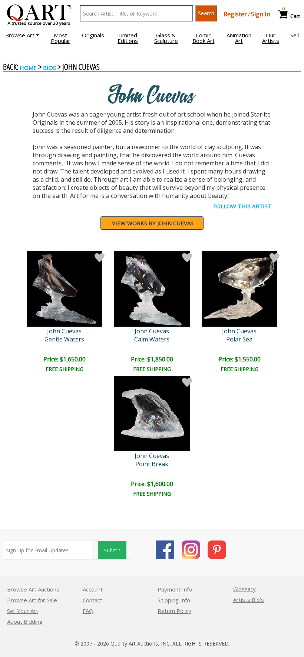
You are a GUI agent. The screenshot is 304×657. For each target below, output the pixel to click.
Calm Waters (151, 339)
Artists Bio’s (248, 599)
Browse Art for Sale (32, 600)
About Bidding (25, 621)
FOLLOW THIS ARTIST (242, 206)
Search (206, 13)
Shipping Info (174, 600)
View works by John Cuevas (153, 223)
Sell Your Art (22, 610)
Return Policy (174, 610)
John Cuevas (64, 331)
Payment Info (175, 589)
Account (93, 589)
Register (235, 14)
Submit (112, 550)
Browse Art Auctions (33, 589)
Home (28, 67)
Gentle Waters (64, 339)
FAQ (88, 610)
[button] (22, 35)
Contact (92, 600)
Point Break (151, 464)
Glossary (244, 589)
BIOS (49, 67)
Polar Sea (239, 339)
